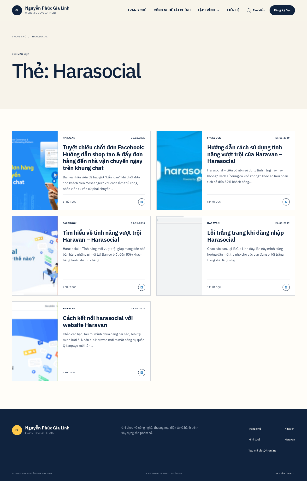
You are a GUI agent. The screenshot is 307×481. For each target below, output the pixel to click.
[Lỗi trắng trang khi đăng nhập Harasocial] (179, 255)
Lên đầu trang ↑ (285, 473)
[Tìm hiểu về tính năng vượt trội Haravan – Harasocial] (35, 255)
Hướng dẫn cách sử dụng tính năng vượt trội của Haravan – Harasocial (244, 154)
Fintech (290, 428)
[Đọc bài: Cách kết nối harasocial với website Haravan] (141, 372)
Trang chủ (19, 36)
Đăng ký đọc (282, 10)
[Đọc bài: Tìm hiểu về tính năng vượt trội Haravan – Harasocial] (141, 287)
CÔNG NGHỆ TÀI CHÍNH (172, 10)
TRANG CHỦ (137, 10)
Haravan (290, 439)
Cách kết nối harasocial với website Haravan (98, 321)
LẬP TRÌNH (206, 10)
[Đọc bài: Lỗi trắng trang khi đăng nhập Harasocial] (286, 287)
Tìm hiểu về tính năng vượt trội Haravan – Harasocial (102, 236)
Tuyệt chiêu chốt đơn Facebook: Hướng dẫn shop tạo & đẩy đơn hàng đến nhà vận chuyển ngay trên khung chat (104, 157)
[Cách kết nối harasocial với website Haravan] (35, 341)
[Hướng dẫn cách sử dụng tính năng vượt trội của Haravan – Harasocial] (179, 170)
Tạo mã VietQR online (262, 450)
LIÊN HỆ (233, 10)
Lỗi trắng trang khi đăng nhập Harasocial (245, 236)
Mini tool (254, 439)
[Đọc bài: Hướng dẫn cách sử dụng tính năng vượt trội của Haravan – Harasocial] (286, 201)
